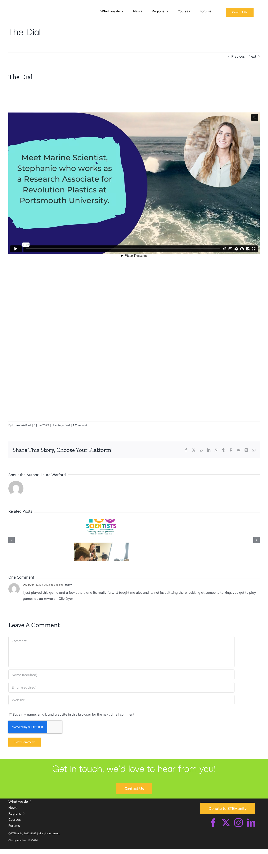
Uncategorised (61, 425)
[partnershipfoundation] (166, 851)
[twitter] (226, 822)
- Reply (67, 584)
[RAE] (232, 851)
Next (252, 56)
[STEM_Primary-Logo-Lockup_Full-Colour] (46, 6)
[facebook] (213, 822)
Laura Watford (21, 425)
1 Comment (80, 425)
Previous (238, 56)
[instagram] (238, 822)
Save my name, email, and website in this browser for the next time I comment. (74, 714)
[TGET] (36, 851)
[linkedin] (251, 822)
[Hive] (95, 851)
